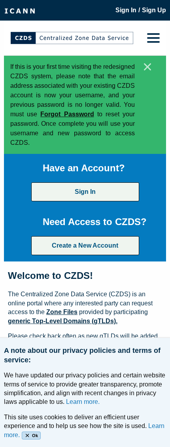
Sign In (85, 191)
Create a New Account (85, 245)
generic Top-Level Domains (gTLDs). (62, 321)
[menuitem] (20, 10)
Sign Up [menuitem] (154, 10)
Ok (35, 435)
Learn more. (83, 401)
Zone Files (61, 312)
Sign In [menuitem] (125, 10)
